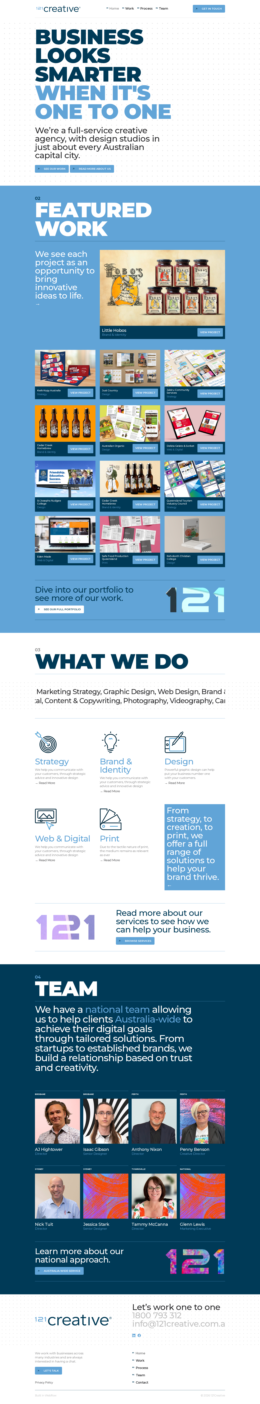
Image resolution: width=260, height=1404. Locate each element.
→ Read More (45, 783)
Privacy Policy (44, 1382)
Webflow (50, 1395)
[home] (58, 8)
